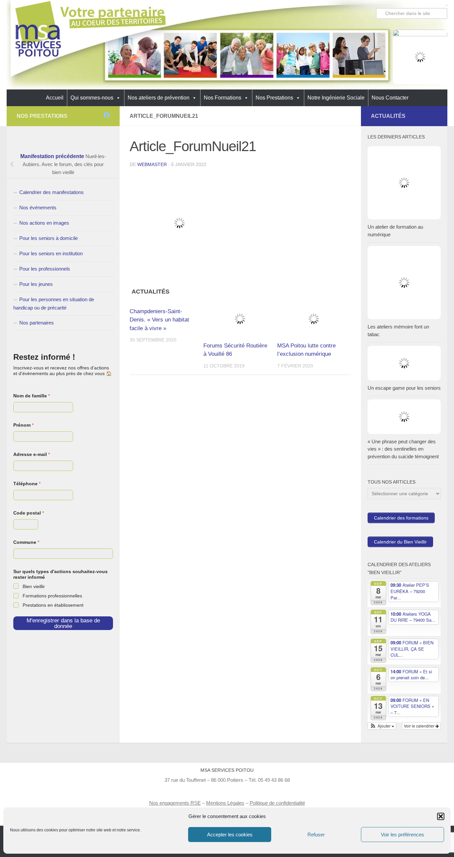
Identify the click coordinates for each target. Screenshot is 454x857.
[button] (440, 816)
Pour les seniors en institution (51, 253)
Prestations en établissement (53, 605)
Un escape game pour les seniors (404, 388)
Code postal (28, 513)
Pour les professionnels (44, 269)
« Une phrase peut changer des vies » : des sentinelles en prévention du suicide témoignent (403, 449)
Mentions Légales (225, 803)
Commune (26, 542)
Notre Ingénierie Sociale (336, 98)
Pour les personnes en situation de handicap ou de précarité (53, 304)
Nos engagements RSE (175, 803)
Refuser (316, 834)
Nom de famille (31, 395)
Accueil (54, 98)
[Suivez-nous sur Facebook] (106, 115)
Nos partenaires (36, 322)
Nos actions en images (44, 223)
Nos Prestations (274, 98)
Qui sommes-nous (91, 98)
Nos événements (38, 207)
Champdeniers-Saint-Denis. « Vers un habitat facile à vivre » (159, 319)
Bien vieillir (34, 586)
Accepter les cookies (230, 834)
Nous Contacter (390, 98)
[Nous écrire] (97, 115)
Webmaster (152, 164)
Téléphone (27, 483)
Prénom (23, 425)
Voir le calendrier (419, 726)
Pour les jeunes (36, 284)
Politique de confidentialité (277, 803)
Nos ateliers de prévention (158, 98)
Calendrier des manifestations (51, 192)
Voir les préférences (402, 834)
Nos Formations (222, 98)
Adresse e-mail (31, 454)
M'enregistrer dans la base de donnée (63, 623)
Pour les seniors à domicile (48, 238)
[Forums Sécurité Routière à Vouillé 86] (240, 319)
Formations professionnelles (52, 595)
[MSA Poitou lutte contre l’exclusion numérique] (314, 319)
